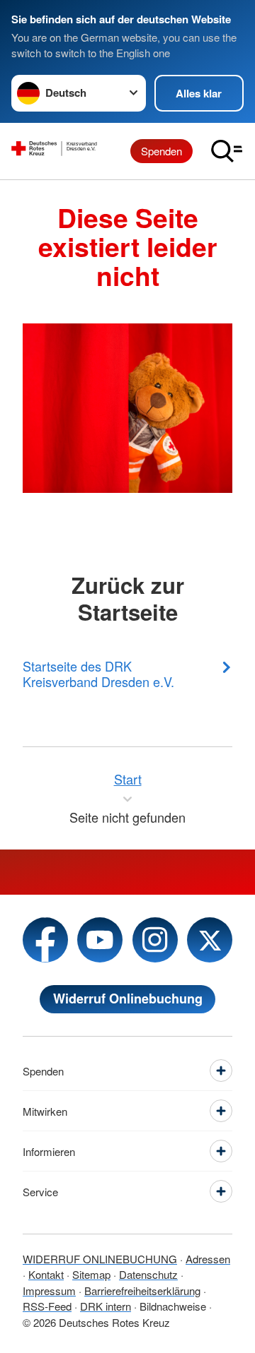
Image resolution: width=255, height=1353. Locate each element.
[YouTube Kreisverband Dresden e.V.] (100, 939)
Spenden (161, 150)
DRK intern (105, 1306)
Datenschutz (148, 1274)
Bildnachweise (173, 1306)
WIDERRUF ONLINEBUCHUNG (100, 1258)
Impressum (49, 1290)
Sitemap (91, 1274)
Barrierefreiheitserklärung (142, 1290)
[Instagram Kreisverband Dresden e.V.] (155, 939)
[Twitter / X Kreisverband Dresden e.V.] (209, 939)
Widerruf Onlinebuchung (128, 998)
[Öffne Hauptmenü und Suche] (227, 151)
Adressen (208, 1258)
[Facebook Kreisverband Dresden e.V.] (45, 939)
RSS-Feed (47, 1306)
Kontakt (46, 1274)
